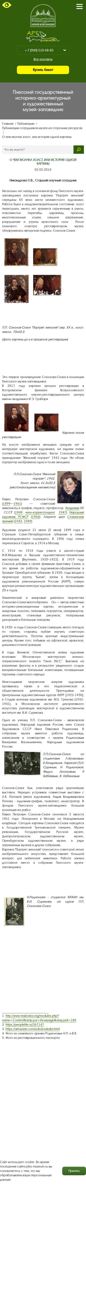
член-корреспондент (40, 512)
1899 (6, 504)
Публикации (26, 124)
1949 (19, 512)
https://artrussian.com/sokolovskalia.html (33, 1029)
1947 (62, 512)
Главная (8, 124)
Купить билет (43, 70)
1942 (18, 521)
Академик (72, 508)
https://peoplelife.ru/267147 (25, 1024)
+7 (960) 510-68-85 (38, 50)
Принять (74, 1171)
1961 (17, 504)
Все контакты (43, 59)
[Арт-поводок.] (43, 36)
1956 (35, 517)
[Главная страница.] (43, 15)
